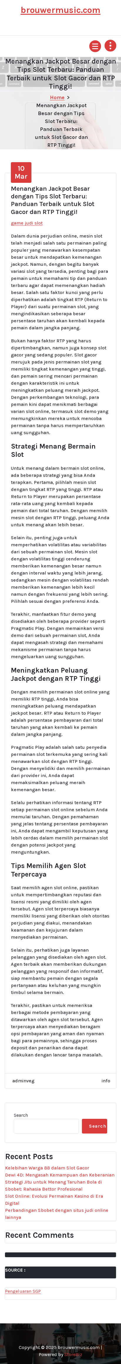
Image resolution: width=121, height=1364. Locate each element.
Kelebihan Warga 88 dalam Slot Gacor (47, 1168)
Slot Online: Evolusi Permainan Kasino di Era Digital (54, 1199)
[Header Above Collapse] (110, 46)
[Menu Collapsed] (95, 46)
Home (57, 97)
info (106, 1080)
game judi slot (27, 223)
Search (21, 1115)
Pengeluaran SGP (23, 1291)
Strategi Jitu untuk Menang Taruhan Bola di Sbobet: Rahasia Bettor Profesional (53, 1185)
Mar (21, 172)
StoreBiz (73, 1354)
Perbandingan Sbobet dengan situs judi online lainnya (56, 1213)
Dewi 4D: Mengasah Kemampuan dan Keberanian (60, 1175)
